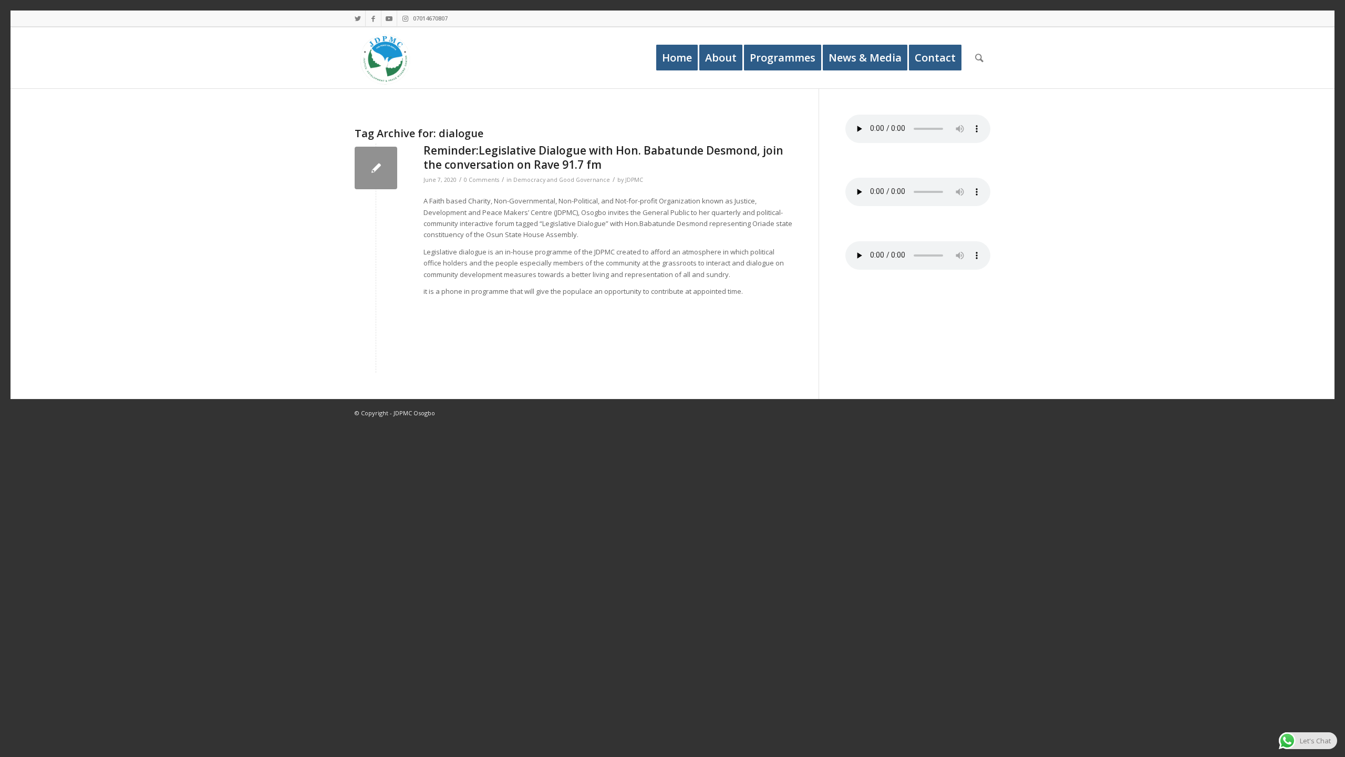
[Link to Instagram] (405, 18)
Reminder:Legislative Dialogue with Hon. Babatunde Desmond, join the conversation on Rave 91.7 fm (603, 157)
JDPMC (634, 179)
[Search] (979, 57)
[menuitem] (677, 57)
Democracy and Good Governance (561, 179)
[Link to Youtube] (389, 18)
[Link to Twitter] (357, 18)
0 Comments (481, 179)
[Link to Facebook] (373, 18)
